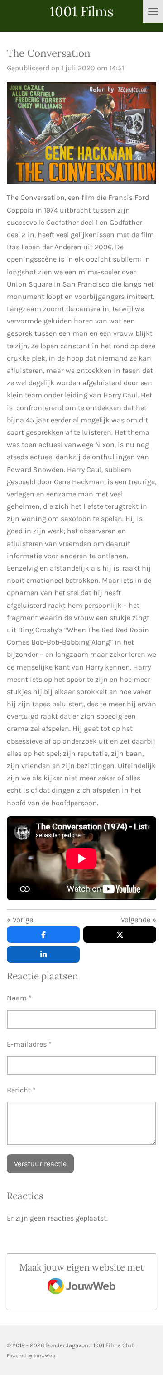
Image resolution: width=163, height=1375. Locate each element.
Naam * (19, 997)
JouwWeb (44, 1356)
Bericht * (21, 1090)
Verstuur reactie (40, 1163)
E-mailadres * (29, 1044)
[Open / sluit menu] (153, 11)
